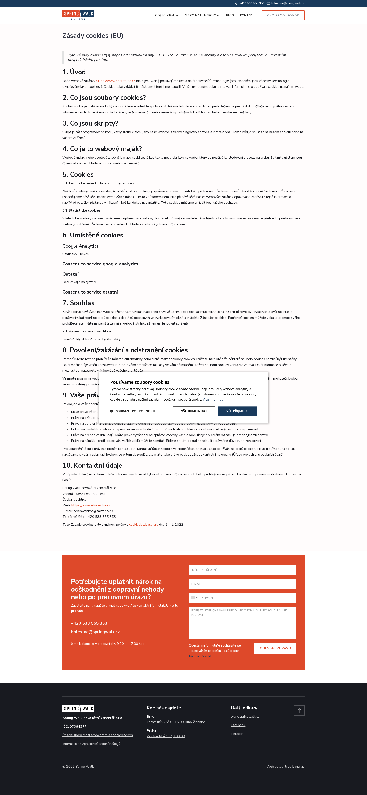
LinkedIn (237, 733)
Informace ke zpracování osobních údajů (91, 743)
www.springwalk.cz (245, 716)
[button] (166, 15)
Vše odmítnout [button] (194, 411)
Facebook (238, 725)
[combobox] (194, 597)
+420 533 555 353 (89, 623)
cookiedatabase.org (143, 524)
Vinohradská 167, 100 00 (166, 736)
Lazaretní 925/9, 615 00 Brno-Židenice (176, 722)
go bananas (296, 766)
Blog (230, 15)
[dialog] (183, 397)
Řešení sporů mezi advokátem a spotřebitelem (97, 735)
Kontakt (247, 15)
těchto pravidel (200, 656)
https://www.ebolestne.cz (115, 81)
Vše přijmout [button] (237, 411)
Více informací (213, 399)
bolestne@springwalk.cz (95, 632)
